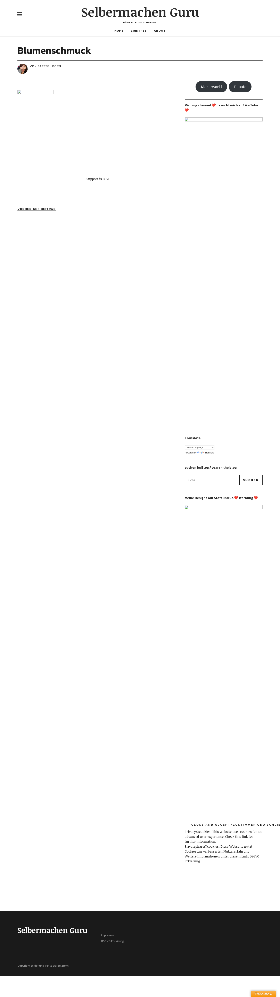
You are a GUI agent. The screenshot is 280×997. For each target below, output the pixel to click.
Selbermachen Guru (140, 11)
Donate (240, 86)
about (160, 30)
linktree (139, 30)
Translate (209, 452)
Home (119, 30)
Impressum (108, 935)
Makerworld (211, 86)
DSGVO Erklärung (112, 941)
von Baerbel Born (45, 66)
